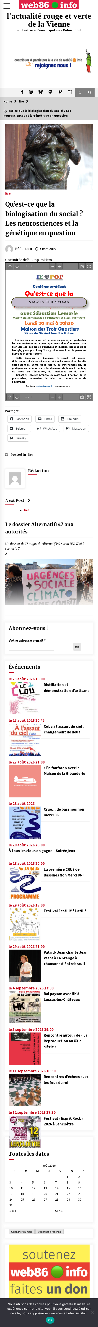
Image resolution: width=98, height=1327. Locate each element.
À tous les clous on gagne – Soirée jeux (42, 850)
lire (8, 193)
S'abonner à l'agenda (49, 1231)
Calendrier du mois (21, 1231)
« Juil (12, 1211)
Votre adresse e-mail (27, 640)
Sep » (59, 1211)
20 (45, 1194)
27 (45, 1199)
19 (33, 1194)
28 (56, 1199)
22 (68, 1194)
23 (79, 1194)
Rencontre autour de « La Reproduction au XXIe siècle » (66, 1041)
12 (33, 1188)
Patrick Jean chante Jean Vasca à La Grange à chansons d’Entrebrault (66, 958)
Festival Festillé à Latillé (65, 910)
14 (56, 1188)
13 (45, 1188)
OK (50, 1320)
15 (68, 1188)
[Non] (92, 1312)
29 (68, 1199)
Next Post (14, 500)
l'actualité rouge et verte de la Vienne (49, 20)
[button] (80, 92)
